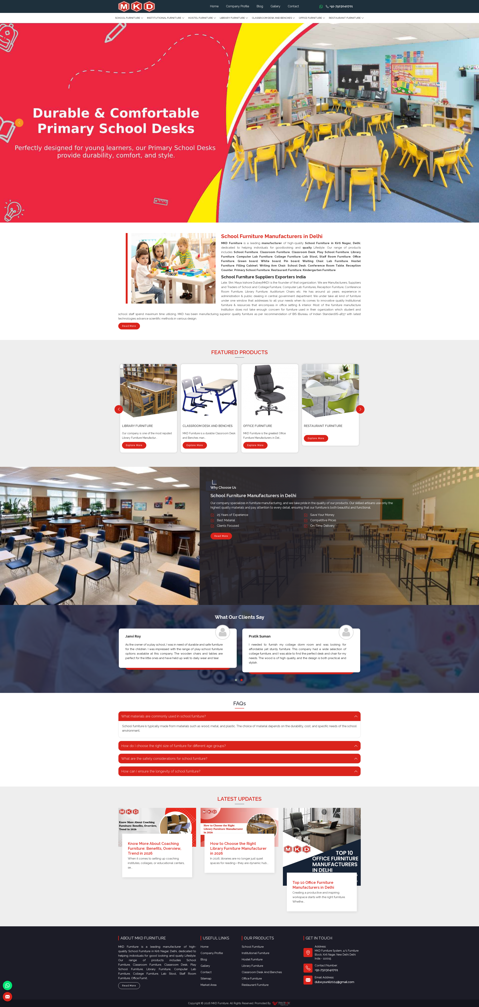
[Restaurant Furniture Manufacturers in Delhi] (331, 391)
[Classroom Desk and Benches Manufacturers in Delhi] (210, 391)
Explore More (134, 445)
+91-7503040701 (341, 6)
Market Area (208, 985)
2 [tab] (241, 680)
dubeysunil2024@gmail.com (334, 982)
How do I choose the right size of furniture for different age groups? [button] (173, 746)
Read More (129, 326)
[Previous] (119, 409)
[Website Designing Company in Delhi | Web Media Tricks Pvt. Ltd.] (281, 1003)
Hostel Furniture (200, 17)
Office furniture (310, 17)
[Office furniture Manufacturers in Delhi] (270, 391)
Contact (293, 6)
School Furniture (127, 17)
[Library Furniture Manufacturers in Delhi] (149, 391)
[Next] (360, 409)
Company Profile (237, 6)
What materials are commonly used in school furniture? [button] (163, 716)
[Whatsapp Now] (321, 6)
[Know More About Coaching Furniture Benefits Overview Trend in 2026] (157, 827)
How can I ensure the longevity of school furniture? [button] (160, 771)
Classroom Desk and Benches (272, 17)
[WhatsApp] (7, 985)
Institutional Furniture (164, 17)
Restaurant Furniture (345, 17)
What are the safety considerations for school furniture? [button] (164, 758)
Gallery (275, 6)
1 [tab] (236, 680)
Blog (260, 6)
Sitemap (206, 978)
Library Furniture (232, 17)
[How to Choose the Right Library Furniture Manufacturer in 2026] (239, 827)
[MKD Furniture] (136, 6)
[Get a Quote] (7, 996)
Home (214, 6)
